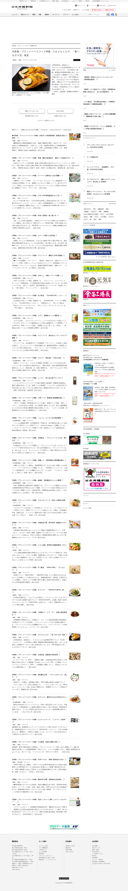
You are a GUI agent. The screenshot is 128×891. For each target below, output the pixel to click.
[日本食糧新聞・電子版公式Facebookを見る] (112, 14)
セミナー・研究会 (77, 1)
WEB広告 (33, 1)
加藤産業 (106, 211)
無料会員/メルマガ (17, 867)
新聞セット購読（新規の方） (20, 865)
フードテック (44, 129)
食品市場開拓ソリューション (101, 1)
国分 (95, 219)
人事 (94, 209)
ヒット (102, 214)
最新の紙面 (103, 5)
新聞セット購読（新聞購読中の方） (22, 863)
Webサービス (96, 847)
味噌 (91, 216)
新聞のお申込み (109, 10)
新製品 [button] (47, 14)
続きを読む (60, 111)
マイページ (65, 878)
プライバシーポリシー (45, 855)
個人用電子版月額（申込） (20, 847)
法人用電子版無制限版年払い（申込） (23, 861)
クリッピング (92, 5)
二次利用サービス (44, 1)
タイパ (85, 219)
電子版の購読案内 (17, 845)
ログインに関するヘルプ (46, 120)
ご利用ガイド (76, 10)
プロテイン (93, 211)
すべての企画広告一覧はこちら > (106, 256)
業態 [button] (34, 14)
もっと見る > (112, 70)
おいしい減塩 (110, 214)
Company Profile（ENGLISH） (101, 863)
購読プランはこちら (32, 111)
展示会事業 (68, 849)
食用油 (14, 60)
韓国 (100, 219)
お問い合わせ (16, 869)
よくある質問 (43, 851)
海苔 (107, 209)
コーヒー (111, 216)
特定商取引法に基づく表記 (47, 857)
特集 (40, 14)
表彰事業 (95, 857)
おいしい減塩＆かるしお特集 (91, 214)
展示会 (87, 1)
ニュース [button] (14, 14)
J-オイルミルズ (67, 129)
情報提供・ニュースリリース (47, 859)
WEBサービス (23, 1)
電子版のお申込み (97, 10)
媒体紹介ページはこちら (90, 272)
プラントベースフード (55, 129)
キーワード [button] (55, 14)
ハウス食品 (103, 216)
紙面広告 (68, 847)
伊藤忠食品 (100, 209)
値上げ (85, 216)
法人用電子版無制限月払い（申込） (22, 859)
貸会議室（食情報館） (99, 861)
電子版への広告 (70, 845)
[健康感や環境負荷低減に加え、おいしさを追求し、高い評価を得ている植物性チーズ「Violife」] (31, 77)
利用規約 (41, 853)
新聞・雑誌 (55, 1)
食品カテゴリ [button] (25, 14)
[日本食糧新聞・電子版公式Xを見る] (116, 14)
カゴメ (96, 216)
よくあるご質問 (66, 10)
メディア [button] (65, 14)
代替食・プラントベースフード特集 (29, 129)
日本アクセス (87, 209)
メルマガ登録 (85, 10)
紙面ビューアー (81, 5)
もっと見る (75, 14)
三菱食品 (86, 211)
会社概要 (95, 845)
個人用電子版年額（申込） (20, 849)
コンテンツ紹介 (43, 845)
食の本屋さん (65, 1)
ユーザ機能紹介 (43, 847)
